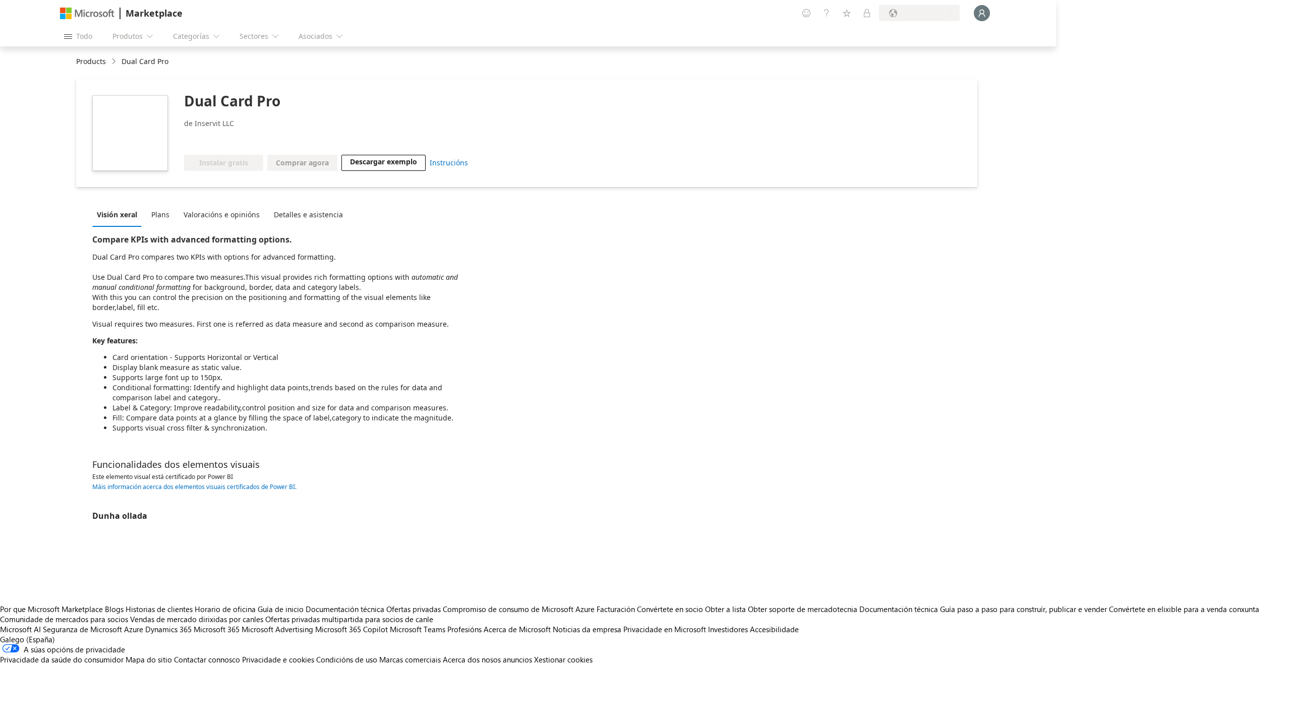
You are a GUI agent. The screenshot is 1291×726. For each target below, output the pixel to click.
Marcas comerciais (410, 659)
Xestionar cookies (563, 659)
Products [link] (91, 61)
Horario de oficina (225, 609)
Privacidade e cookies (278, 659)
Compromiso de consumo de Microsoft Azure (520, 609)
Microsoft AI (20, 629)
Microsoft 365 (217, 629)
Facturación (616, 609)
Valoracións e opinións (222, 214)
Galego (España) (27, 639)
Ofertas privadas (413, 609)
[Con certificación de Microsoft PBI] (251, 140)
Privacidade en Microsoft (664, 629)
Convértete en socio (670, 609)
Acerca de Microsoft (517, 629)
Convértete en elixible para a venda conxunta (1184, 609)
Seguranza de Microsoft (82, 629)
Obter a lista (725, 609)
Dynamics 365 (168, 629)
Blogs (114, 609)
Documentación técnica (345, 609)
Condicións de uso (346, 659)
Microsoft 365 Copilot (351, 629)
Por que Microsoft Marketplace (51, 609)
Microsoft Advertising (277, 629)
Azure (133, 629)
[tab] (119, 214)
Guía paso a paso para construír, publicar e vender (1023, 609)
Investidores (728, 629)
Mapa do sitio (149, 659)
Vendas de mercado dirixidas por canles (196, 619)
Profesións (464, 629)
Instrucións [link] (449, 162)
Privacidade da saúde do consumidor (62, 659)
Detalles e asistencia (308, 214)
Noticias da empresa (587, 629)
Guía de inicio (281, 609)
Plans (160, 214)
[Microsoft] (87, 13)
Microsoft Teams (417, 629)
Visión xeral (117, 214)
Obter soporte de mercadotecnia (802, 609)
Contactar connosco (207, 659)
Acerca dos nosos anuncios (487, 659)
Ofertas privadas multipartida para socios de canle (349, 619)
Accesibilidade (774, 629)
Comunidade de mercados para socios (64, 619)
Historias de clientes (159, 609)
